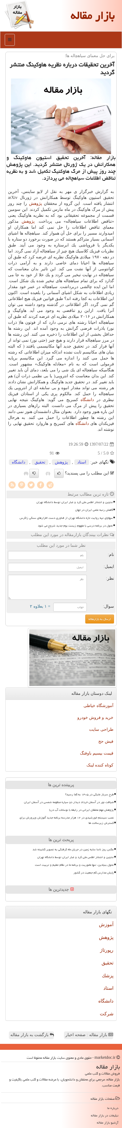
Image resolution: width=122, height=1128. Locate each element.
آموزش (106, 924)
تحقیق (40, 462)
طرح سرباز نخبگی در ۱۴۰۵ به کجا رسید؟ (89, 794)
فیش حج (105, 741)
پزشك (107, 975)
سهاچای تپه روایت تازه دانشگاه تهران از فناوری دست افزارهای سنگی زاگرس (66, 518)
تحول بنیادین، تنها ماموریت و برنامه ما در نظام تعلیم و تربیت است (74, 865)
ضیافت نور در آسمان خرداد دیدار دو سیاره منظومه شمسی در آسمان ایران (69, 802)
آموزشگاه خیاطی (98, 705)
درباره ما (112, 1108)
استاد (81, 462)
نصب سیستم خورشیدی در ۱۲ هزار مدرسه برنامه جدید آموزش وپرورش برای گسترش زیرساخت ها (67, 820)
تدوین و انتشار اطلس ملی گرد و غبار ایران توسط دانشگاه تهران (74, 502)
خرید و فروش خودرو (95, 717)
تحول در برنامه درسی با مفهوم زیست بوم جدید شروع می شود (75, 526)
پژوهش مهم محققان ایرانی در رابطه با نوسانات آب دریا (81, 810)
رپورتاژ (106, 950)
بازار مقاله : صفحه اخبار (86, 1035)
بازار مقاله (93, 15)
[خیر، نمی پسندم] (34, 473)
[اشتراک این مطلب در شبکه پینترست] (21, 484)
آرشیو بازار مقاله (107, 1122)
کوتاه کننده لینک (99, 765)
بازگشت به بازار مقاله (30, 1035)
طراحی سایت (101, 729)
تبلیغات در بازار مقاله (104, 1115)
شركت (106, 1013)
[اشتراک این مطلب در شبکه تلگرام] (50, 484)
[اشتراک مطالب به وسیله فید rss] (12, 484)
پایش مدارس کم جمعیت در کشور (93, 873)
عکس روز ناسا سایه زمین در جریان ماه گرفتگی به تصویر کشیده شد (73, 849)
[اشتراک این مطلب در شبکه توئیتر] (31, 484)
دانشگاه (87, 400)
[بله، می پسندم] (59, 473)
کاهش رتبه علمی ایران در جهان (94, 510)
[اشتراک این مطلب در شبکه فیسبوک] (40, 484)
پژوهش (35, 203)
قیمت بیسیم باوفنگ (96, 753)
